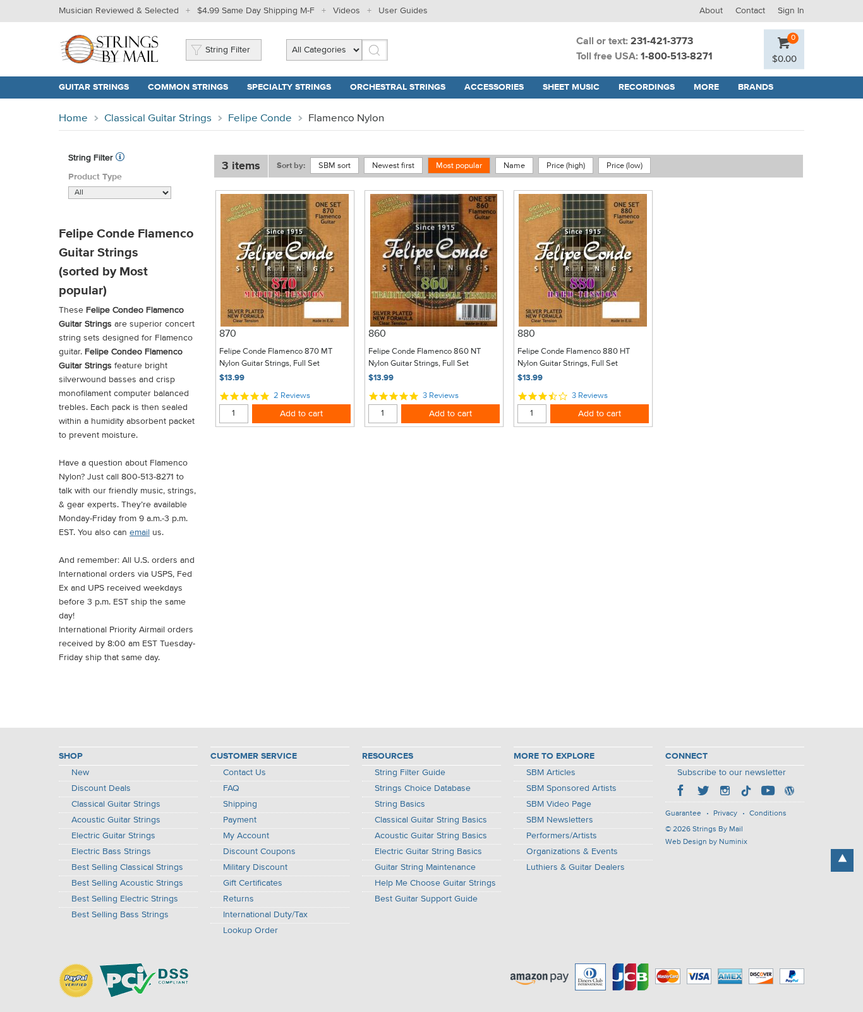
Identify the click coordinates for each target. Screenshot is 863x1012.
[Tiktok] (746, 792)
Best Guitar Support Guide (426, 899)
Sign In (791, 10)
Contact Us (244, 772)
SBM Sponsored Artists (571, 788)
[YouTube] (767, 792)
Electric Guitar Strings (113, 835)
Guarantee (683, 813)
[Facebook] (681, 792)
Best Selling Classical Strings (127, 867)
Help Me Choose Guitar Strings (435, 883)
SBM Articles (551, 772)
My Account (246, 835)
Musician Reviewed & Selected (119, 10)
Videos (346, 10)
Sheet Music (571, 87)
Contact (750, 10)
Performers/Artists (561, 835)
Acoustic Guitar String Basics (431, 835)
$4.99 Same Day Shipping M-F (256, 10)
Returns (238, 899)
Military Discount (255, 867)
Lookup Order (250, 930)
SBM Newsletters (559, 820)
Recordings (647, 87)
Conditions (768, 813)
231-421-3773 (662, 42)
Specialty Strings (289, 87)
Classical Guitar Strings (158, 118)
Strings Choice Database (423, 788)
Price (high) (565, 166)
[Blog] (789, 792)
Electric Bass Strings (111, 851)
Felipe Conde (260, 118)
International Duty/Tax (265, 914)
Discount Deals (101, 788)
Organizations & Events (572, 851)
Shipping (240, 804)
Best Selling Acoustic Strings (127, 883)
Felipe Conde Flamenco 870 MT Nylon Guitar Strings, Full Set (275, 357)
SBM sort (334, 166)
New (80, 772)
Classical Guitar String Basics (431, 820)
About (711, 10)
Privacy (725, 813)
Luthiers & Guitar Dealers (575, 867)
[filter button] (120, 158)
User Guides (403, 10)
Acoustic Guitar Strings (115, 820)
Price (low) (625, 166)
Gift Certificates (252, 883)
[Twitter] (703, 792)
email (140, 532)
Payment (239, 820)
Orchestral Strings (397, 87)
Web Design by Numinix (706, 842)
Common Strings (188, 87)
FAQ (231, 788)
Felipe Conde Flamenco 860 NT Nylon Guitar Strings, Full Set (424, 357)
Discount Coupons (259, 851)
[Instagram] (724, 792)
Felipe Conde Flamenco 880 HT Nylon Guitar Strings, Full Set (573, 357)
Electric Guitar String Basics (428, 851)
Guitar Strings (94, 87)
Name (514, 166)
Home (73, 118)
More (706, 87)
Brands (755, 87)
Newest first (393, 166)
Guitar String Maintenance (425, 867)
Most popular (459, 166)
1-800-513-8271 (677, 57)
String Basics (400, 804)
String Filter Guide (410, 772)
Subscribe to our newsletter (731, 772)
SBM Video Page (558, 804)
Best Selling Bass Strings (120, 914)
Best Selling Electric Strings (124, 899)
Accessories (494, 87)
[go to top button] (842, 860)
